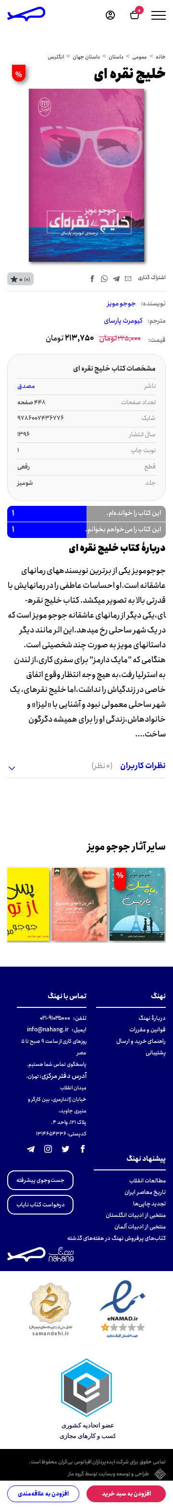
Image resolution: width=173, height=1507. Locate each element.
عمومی (139, 57)
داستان (116, 57)
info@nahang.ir (48, 1029)
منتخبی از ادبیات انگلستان (136, 1215)
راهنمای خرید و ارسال (141, 1041)
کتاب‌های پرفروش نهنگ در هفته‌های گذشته (116, 1238)
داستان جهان (86, 57)
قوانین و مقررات (147, 1029)
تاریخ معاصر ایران (145, 1192)
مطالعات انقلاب (147, 1180)
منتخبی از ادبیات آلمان (140, 1226)
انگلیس (56, 57)
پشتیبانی (156, 1052)
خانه (161, 57)
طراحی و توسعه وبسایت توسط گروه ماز (108, 1474)
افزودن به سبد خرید (126, 1493)
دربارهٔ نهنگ (152, 1018)
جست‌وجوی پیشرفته (40, 1180)
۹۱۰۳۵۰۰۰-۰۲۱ (55, 1018)
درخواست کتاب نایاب (40, 1204)
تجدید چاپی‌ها (149, 1203)
